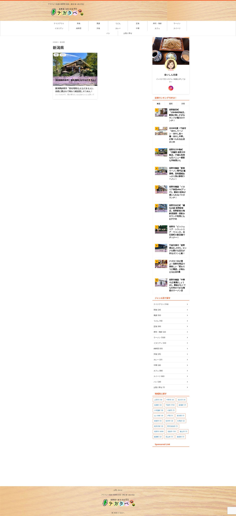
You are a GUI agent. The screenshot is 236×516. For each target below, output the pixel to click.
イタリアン (59, 28)
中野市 (170, 400)
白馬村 (181, 421)
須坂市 (172, 431)
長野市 (159, 431)
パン (108, 33)
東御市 (158, 421)
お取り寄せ (128, 33)
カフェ (157, 28)
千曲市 (170, 405)
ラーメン (177, 23)
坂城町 (182, 405)
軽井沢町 (158, 426)
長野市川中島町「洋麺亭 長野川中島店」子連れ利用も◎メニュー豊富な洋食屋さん (177, 155)
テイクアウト (59, 23)
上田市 (158, 400)
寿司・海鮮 (157, 23)
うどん (118, 23)
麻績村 (180, 437)
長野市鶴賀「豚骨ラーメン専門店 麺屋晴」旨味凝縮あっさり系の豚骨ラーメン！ (177, 173)
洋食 (98, 28)
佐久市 (181, 400)
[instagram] (170, 88)
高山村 (169, 437)
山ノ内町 (158, 416)
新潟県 (180, 416)
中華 (137, 28)
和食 (78, 23)
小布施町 (158, 410)
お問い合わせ (118, 490)
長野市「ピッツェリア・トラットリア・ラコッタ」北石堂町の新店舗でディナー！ (177, 232)
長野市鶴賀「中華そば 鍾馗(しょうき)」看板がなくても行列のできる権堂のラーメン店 (177, 285)
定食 (137, 23)
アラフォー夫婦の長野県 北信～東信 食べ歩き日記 (118, 495)
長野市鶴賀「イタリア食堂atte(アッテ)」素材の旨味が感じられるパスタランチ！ (177, 192)
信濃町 (158, 405)
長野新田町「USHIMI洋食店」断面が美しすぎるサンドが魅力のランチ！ (177, 115)
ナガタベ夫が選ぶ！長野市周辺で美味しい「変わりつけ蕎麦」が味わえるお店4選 (177, 266)
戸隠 (170, 416)
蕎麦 (98, 23)
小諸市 (171, 410)
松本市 (169, 421)
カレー (118, 28)
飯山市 (183, 431)
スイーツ (177, 28)
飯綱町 (158, 437)
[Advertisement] (170, 463)
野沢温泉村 (172, 426)
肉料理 (78, 28)
